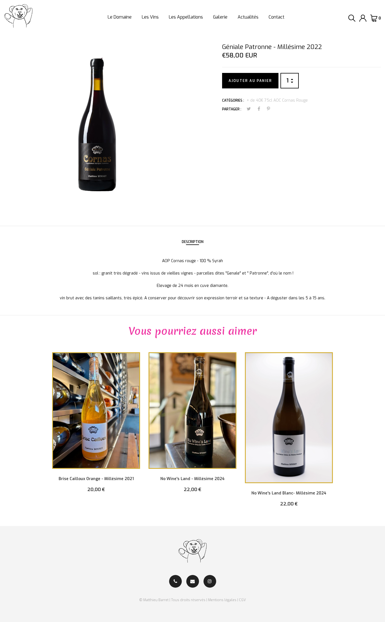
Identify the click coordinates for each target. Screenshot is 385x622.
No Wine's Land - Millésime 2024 (192, 478)
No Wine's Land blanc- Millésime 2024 (288, 493)
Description (192, 242)
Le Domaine (120, 17)
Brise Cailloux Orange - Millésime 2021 (96, 478)
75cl (268, 100)
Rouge (302, 100)
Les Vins (150, 17)
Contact (276, 17)
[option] (96, 426)
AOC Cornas (284, 100)
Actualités (248, 17)
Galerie (220, 17)
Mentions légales (222, 600)
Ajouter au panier (250, 81)
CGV (242, 600)
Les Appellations (186, 17)
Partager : (231, 109)
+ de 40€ (255, 100)
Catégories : (233, 100)
